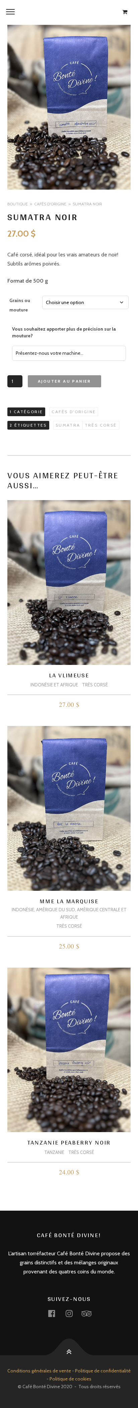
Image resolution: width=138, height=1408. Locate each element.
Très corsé (101, 425)
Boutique (17, 203)
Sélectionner (69, 705)
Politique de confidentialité (103, 1371)
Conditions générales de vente (39, 1371)
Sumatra (68, 425)
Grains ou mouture (19, 305)
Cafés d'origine (50, 203)
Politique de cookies (70, 1379)
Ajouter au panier (64, 381)
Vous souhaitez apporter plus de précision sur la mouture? (64, 332)
